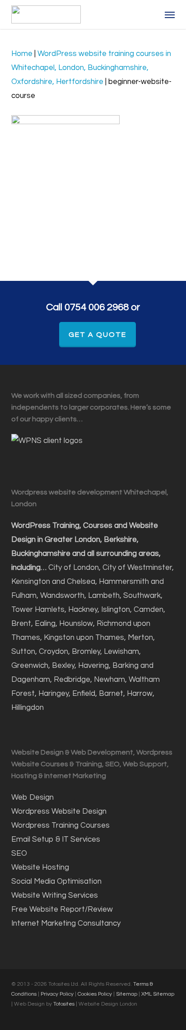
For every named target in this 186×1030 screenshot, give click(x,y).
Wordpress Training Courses (60, 825)
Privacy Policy (57, 994)
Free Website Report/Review (62, 909)
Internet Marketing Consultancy (66, 923)
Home (22, 54)
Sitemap (126, 994)
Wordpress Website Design (59, 811)
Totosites (64, 1004)
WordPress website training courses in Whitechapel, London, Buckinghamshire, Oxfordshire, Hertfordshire (91, 68)
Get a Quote (97, 334)
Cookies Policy (95, 994)
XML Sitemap (157, 994)
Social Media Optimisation (56, 881)
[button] (170, 14)
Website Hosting (40, 867)
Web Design (32, 797)
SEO (20, 853)
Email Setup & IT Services (55, 839)
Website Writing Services (54, 895)
